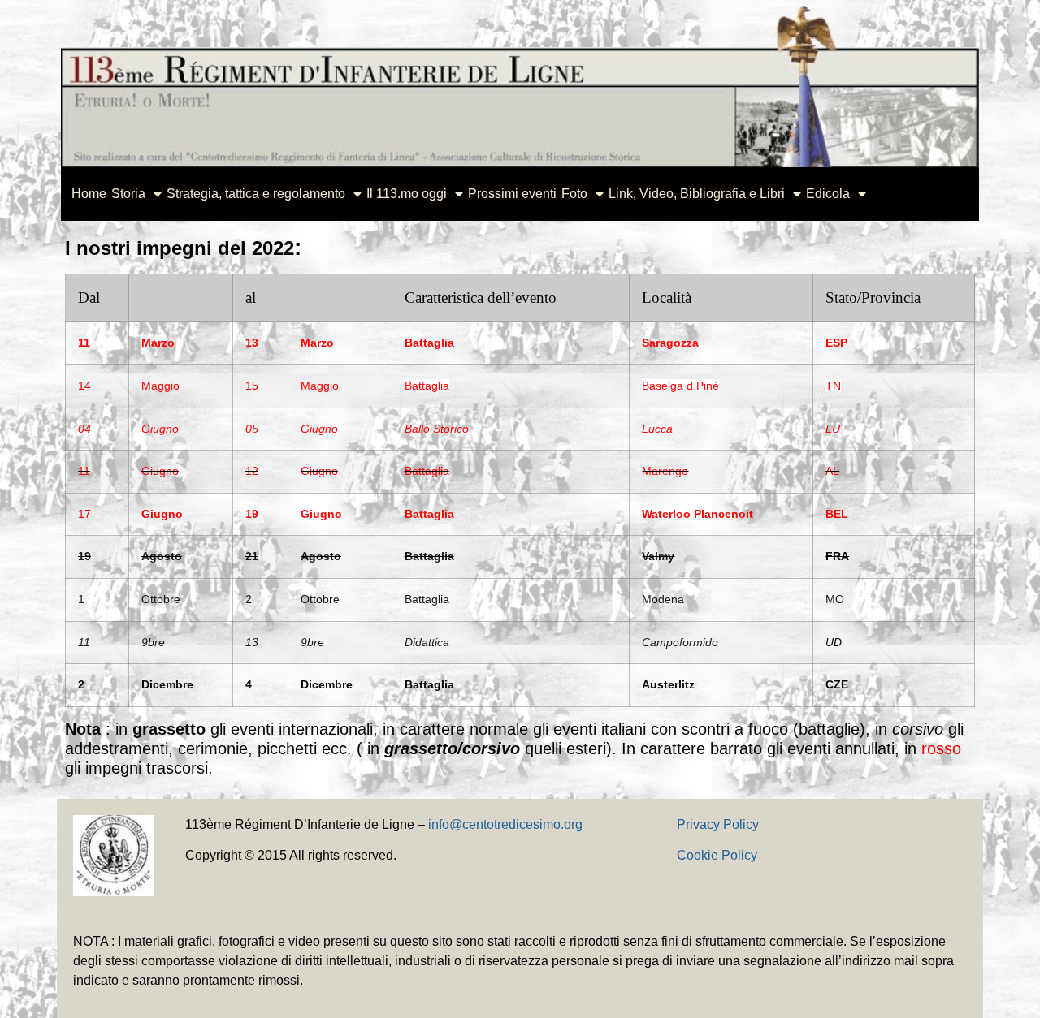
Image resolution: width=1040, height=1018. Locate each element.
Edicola (828, 194)
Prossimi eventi (512, 194)
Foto (574, 194)
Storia (128, 194)
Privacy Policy (718, 824)
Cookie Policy (717, 855)
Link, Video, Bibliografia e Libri (697, 194)
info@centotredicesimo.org (505, 824)
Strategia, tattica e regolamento (256, 194)
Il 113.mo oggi (406, 194)
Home (89, 194)
